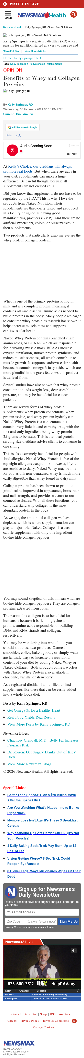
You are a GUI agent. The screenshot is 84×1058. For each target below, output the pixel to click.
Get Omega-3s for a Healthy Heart (33, 710)
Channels (24, 991)
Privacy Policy (30, 1020)
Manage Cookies (43, 1027)
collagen (23, 64)
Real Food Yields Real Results (31, 717)
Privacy (9, 927)
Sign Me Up (69, 921)
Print (9, 135)
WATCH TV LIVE (24, 4)
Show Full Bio (11, 51)
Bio (18, 114)
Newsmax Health (13, 27)
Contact (16, 1014)
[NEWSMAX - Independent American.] (42, 15)
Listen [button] (8, 991)
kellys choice (37, 64)
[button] (73, 14)
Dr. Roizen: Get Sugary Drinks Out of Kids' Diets (41, 754)
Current (8, 114)
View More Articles (35, 51)
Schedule (41, 991)
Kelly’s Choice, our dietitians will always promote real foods (37, 169)
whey (13, 64)
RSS (52, 1014)
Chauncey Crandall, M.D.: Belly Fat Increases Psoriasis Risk (42, 742)
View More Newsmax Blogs (29, 763)
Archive (28, 114)
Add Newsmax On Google (24, 127)
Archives (64, 1014)
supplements (54, 64)
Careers (12, 1020)
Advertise (31, 1014)
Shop (43, 1014)
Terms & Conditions (56, 1020)
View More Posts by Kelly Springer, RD (38, 724)
